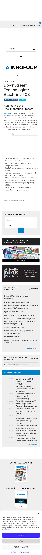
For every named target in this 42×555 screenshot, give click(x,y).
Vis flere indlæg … (32, 349)
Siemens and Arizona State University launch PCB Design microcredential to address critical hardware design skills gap (19, 321)
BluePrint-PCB (8, 113)
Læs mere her (30, 277)
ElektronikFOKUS (21, 38)
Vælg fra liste (21, 547)
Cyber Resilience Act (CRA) (13, 312)
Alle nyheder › (33, 444)
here (24, 200)
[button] (39, 513)
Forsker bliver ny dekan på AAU (26, 401)
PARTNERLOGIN (35, 26)
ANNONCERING (24, 26)
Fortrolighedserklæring (23, 552)
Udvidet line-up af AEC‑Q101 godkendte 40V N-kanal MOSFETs (25, 381)
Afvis (21, 541)
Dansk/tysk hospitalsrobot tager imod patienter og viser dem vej (26, 411)
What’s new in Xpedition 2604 (14, 327)
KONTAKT (16, 26)
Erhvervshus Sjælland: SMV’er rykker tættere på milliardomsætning (26, 396)
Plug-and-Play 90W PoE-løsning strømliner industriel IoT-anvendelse (25, 388)
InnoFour (21, 75)
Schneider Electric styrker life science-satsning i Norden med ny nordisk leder (26, 433)
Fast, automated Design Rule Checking (17, 302)
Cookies (13, 552)
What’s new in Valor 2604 (12, 337)
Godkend (21, 535)
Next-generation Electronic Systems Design (19, 315)
